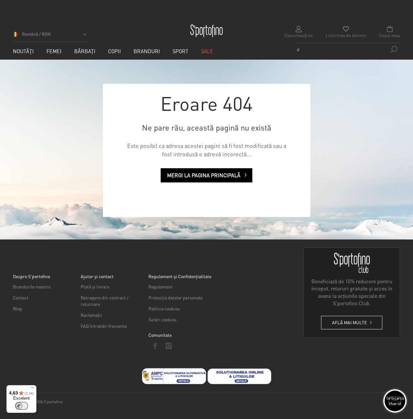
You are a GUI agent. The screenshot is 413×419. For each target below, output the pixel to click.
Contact (20, 297)
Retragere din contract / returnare (104, 301)
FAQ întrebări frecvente (104, 326)
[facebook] (155, 346)
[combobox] (348, 49)
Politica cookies (164, 308)
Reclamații (91, 315)
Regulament (160, 286)
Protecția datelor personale (175, 297)
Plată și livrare (95, 286)
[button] (50, 36)
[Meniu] (32, 389)
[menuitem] (23, 51)
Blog (17, 308)
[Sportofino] (206, 30)
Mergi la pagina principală (203, 175)
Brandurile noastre (32, 286)
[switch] (21, 406)
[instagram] (169, 346)
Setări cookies (162, 319)
